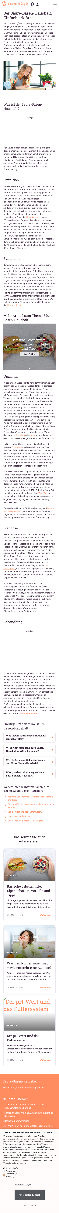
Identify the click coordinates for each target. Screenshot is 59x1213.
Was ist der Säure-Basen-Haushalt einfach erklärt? (26, 737)
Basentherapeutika (28, 713)
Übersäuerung (33, 217)
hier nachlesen (14, 305)
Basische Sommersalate (16, 1121)
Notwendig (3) (11, 1168)
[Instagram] (37, 4)
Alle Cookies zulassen (29, 1195)
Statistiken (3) (11, 1174)
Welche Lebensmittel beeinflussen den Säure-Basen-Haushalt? (25, 762)
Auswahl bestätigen (23, 1184)
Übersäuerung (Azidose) (19, 816)
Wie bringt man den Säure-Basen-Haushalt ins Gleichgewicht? (25, 749)
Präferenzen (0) (12, 1171)
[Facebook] (32, 4)
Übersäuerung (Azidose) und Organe (25, 820)
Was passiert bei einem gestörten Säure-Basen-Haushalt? (25, 774)
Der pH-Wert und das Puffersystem (25, 811)
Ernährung (17, 447)
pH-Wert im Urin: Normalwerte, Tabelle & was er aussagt (29, 1127)
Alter (32, 435)
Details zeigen (29, 1205)
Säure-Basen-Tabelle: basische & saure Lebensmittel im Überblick (24, 1106)
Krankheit (20, 435)
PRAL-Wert (43, 493)
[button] (55, 3)
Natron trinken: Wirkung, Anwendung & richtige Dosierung (28, 1114)
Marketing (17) (11, 1176)
